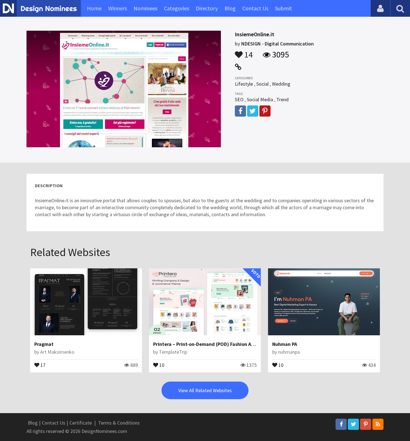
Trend (282, 99)
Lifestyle (244, 84)
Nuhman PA (284, 344)
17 (42, 364)
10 (161, 364)
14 (248, 52)
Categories (176, 8)
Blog (230, 8)
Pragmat (44, 344)
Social (262, 84)
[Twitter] (353, 424)
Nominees (145, 8)
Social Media (260, 99)
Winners (117, 8)
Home (94, 8)
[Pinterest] (365, 424)
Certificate (80, 423)
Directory (207, 8)
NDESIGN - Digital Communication (277, 43)
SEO (239, 99)
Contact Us (255, 8)
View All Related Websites (205, 390)
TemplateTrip (173, 352)
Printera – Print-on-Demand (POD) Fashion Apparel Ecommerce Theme (231, 344)
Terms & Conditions (119, 423)
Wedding (281, 84)
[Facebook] (341, 424)
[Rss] (378, 424)
